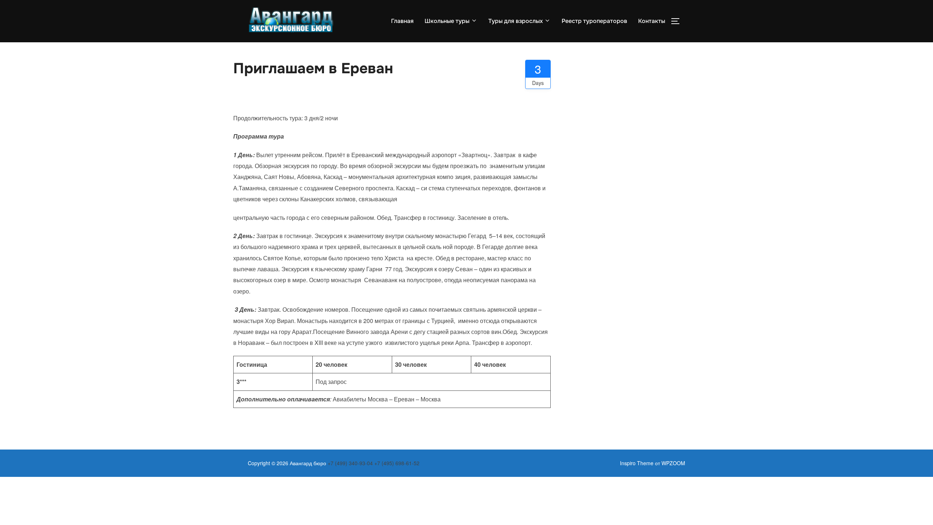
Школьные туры (447, 21)
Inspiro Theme (636, 463)
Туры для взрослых (515, 21)
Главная (402, 21)
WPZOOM (673, 463)
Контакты (651, 21)
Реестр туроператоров (594, 21)
